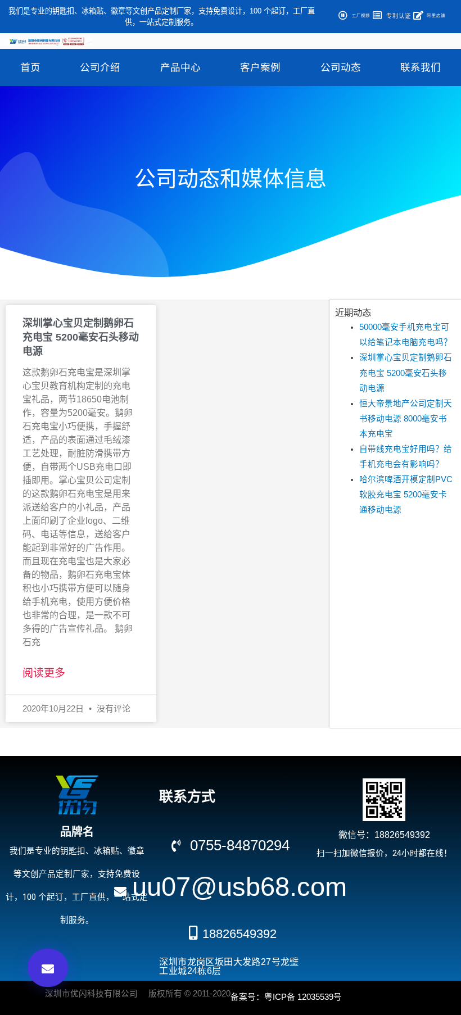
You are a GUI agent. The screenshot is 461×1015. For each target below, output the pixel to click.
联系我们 (420, 67)
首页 (30, 67)
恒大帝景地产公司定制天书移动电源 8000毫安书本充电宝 (405, 418)
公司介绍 (100, 67)
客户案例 (260, 67)
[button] (48, 968)
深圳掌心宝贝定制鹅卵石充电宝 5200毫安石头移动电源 (80, 337)
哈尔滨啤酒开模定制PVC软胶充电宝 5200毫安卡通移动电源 (406, 494)
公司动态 (340, 67)
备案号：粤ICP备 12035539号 (286, 997)
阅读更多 (43, 673)
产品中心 (180, 67)
